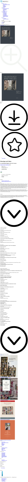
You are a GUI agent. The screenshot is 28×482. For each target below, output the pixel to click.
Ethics (4, 10)
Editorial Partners (4, 450)
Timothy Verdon (2, 164)
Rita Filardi (7, 164)
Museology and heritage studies (5, 180)
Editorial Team (3, 448)
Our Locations (5, 14)
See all (1, 354)
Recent (4, 5)
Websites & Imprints (5, 16)
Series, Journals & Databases (6, 4)
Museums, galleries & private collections (6, 181)
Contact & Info (3, 11)
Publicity (4, 7)
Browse (3, 3)
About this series (2, 25)
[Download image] (14, 130)
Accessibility (3, 480)
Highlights (4, 6)
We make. (4, 478)
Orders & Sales (5, 12)
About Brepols (3, 455)
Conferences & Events (4, 460)
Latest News (4, 18)
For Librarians (3, 453)
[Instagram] (2, 474)
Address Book (5, 13)
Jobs (2, 457)
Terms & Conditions (4, 479)
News (2, 17)
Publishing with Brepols (6, 8)
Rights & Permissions (5, 15)
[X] (2, 473)
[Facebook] (2, 472)
